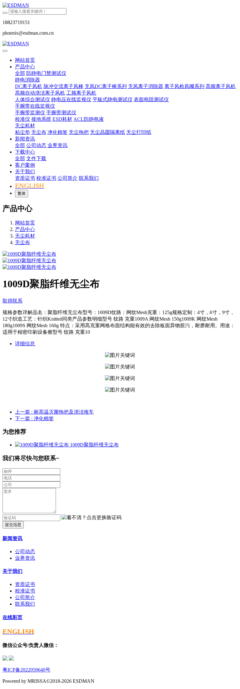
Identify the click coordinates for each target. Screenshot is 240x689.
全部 (20, 73)
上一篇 (54, 412)
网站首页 (25, 60)
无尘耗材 (25, 236)
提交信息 (13, 524)
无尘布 (22, 242)
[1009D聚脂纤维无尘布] (42, 444)
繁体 (22, 193)
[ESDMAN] (120, 5)
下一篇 (34, 418)
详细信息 (25, 343)
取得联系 (12, 300)
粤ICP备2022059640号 (26, 669)
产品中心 (25, 229)
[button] (92, 517)
